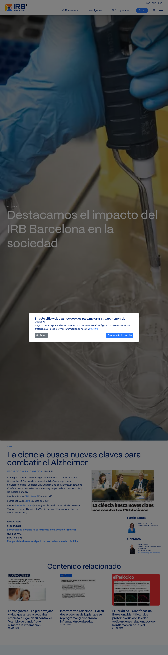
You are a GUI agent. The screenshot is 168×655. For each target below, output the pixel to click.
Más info (93, 329)
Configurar (41, 335)
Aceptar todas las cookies (120, 335)
